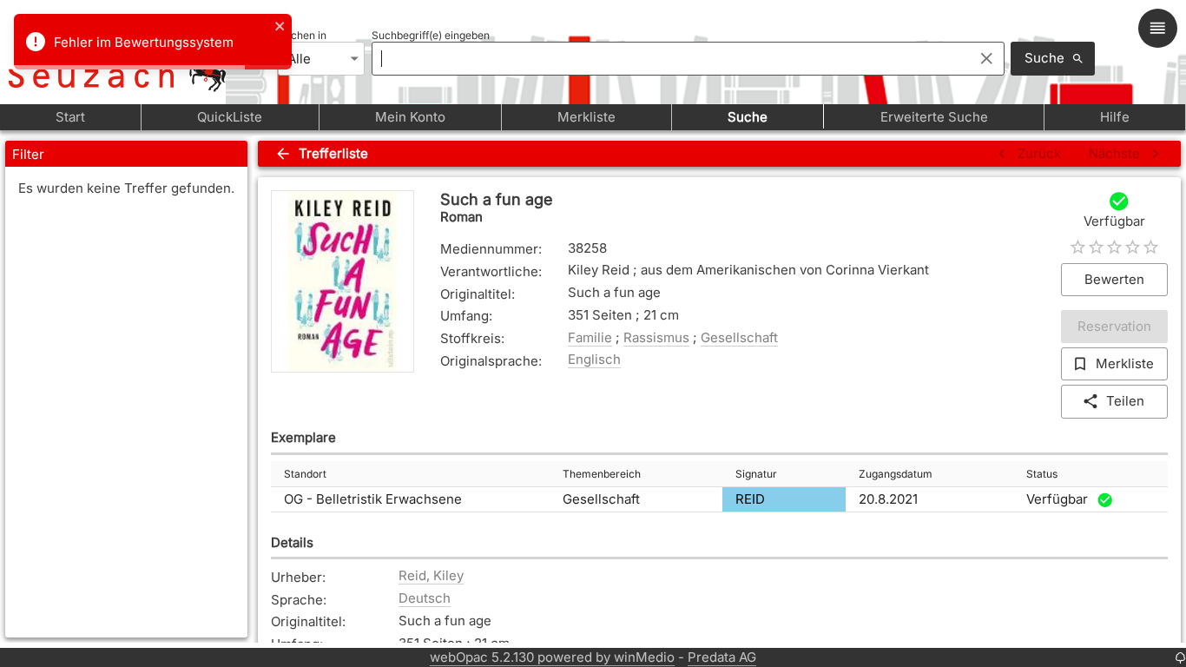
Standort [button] (305, 473)
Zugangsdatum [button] (895, 473)
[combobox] (668, 58)
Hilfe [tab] (1115, 117)
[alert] (153, 41)
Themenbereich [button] (602, 473)
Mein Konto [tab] (410, 117)
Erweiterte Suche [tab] (934, 117)
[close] (280, 27)
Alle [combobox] (299, 58)
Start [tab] (70, 117)
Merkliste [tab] (586, 117)
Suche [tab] (748, 117)
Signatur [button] (756, 473)
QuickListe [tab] (229, 117)
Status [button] (1042, 473)
